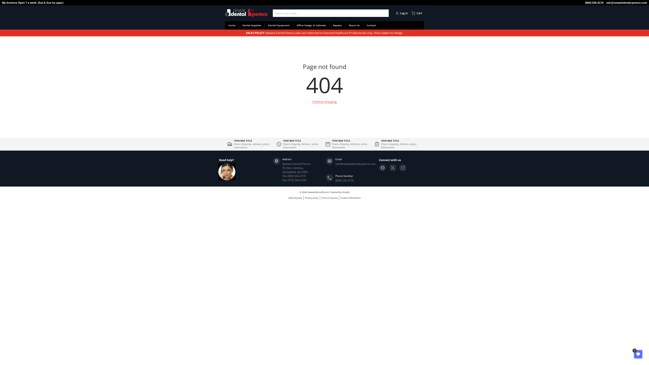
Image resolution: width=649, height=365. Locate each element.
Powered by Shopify (340, 192)
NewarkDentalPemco (318, 192)
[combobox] (331, 13)
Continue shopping (324, 102)
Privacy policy (312, 197)
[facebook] (382, 168)
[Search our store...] (385, 13)
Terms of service (329, 197)
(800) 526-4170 (594, 2)
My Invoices (9, 2)
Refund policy (295, 197)
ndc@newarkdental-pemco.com (626, 2)
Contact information (350, 197)
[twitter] (392, 168)
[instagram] (403, 168)
